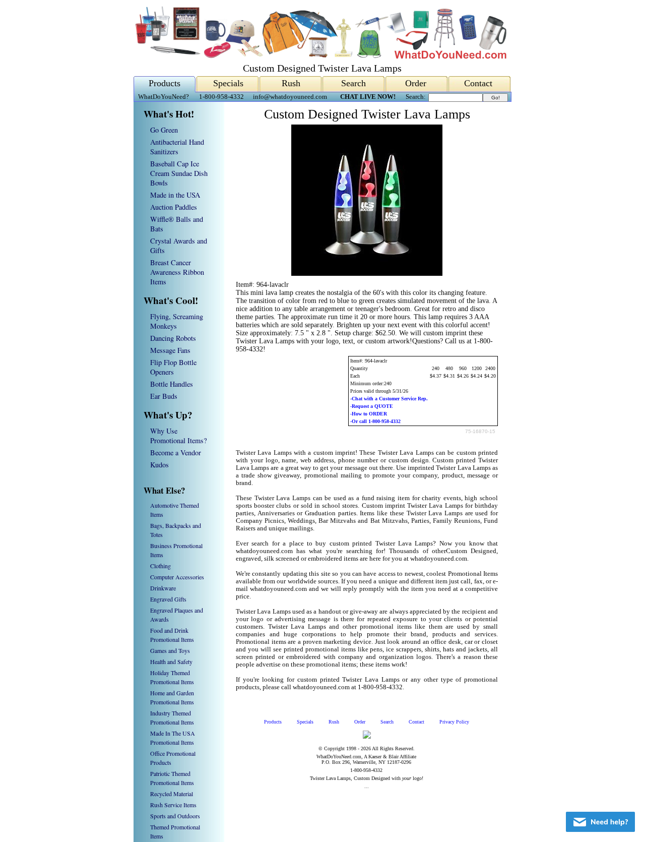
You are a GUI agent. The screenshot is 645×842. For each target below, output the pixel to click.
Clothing (160, 566)
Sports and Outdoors (175, 816)
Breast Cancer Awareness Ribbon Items (177, 272)
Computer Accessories (177, 577)
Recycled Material (171, 794)
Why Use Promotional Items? (178, 435)
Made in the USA (175, 195)
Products (164, 83)
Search (353, 83)
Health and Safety (171, 661)
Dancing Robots (173, 338)
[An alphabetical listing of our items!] (320, 56)
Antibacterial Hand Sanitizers (177, 146)
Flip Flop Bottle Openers (173, 367)
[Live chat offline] (600, 822)
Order (415, 83)
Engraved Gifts (168, 599)
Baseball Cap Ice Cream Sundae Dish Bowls (179, 173)
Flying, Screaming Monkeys (176, 321)
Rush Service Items (173, 805)
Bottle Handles (171, 384)
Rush (291, 83)
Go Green (164, 130)
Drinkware (163, 588)
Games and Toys (170, 650)
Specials (228, 83)
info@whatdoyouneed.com (290, 96)
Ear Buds (163, 396)
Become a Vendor (175, 452)
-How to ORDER (368, 413)
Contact (478, 83)
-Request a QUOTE (371, 406)
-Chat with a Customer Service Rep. (389, 398)
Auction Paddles (173, 207)
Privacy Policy (454, 722)
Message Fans (170, 350)
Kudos (159, 464)
